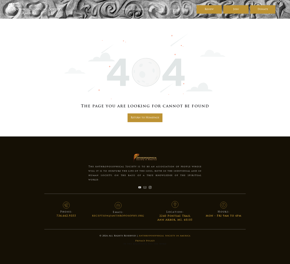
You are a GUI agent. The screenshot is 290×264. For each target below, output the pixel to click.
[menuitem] (126, 9)
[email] (145, 187)
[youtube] (140, 187)
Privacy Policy (145, 241)
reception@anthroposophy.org (118, 216)
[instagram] (150, 187)
